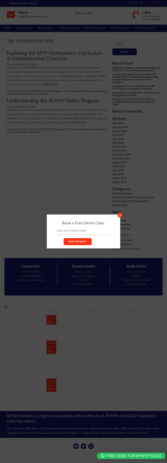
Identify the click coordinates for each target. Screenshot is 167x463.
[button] (131, 456)
